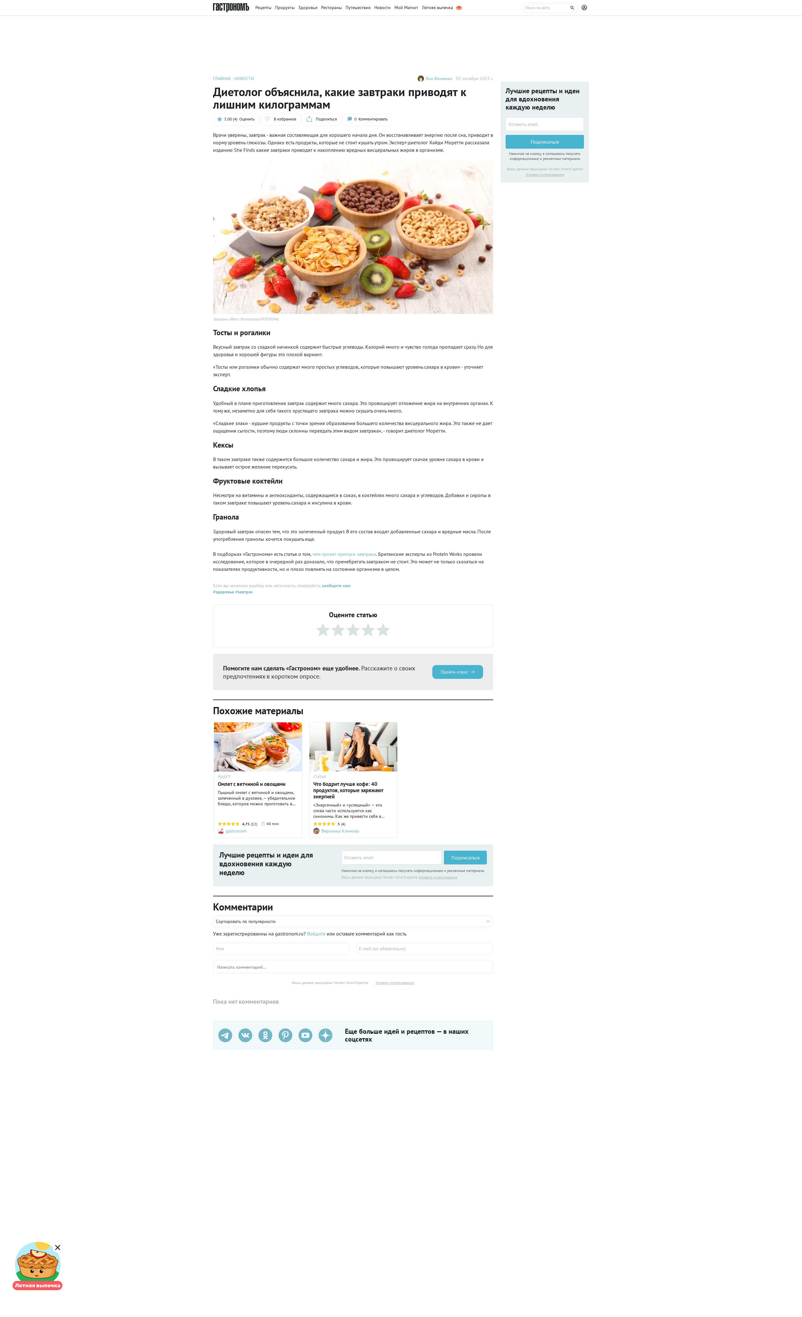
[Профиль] (585, 8)
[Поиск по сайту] (550, 8)
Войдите (316, 933)
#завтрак (243, 592)
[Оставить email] (391, 857)
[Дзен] (325, 1035)
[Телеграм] (225, 1035)
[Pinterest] (285, 1035)
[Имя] (281, 948)
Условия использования (438, 877)
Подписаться (465, 857)
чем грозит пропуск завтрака (344, 554)
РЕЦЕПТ (224, 776)
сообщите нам (336, 585)
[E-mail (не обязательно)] (424, 948)
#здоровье (223, 592)
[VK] (245, 1035)
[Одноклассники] (265, 1035)
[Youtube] (305, 1035)
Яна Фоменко (439, 78)
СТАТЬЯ (319, 776)
